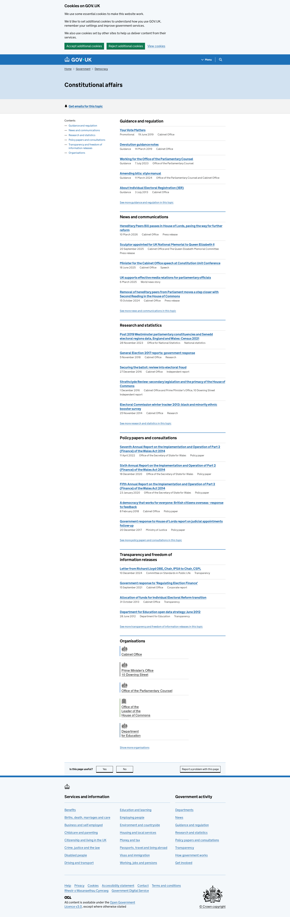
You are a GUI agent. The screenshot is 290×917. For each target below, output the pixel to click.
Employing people (132, 817)
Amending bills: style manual (140, 173)
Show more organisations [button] (134, 747)
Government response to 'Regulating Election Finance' (159, 583)
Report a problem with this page (200, 769)
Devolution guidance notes (139, 144)
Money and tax (130, 840)
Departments (184, 810)
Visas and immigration (135, 855)
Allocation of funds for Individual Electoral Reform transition (163, 597)
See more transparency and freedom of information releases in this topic (161, 626)
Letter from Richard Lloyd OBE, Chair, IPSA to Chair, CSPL (160, 569)
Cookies (93, 885)
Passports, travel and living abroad (143, 848)
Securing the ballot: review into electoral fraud (153, 367)
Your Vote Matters (133, 130)
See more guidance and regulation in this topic (147, 202)
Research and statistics (82, 135)
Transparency (184, 848)
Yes (108, 769)
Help (67, 885)
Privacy (79, 885)
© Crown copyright (212, 906)
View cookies (156, 46)
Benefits (70, 810)
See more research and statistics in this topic (145, 423)
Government (83, 68)
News (179, 817)
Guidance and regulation (83, 125)
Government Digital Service (130, 891)
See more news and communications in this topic (148, 310)
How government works (191, 855)
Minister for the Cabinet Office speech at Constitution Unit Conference (170, 263)
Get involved (183, 863)
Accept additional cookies (84, 46)
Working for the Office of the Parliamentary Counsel (156, 159)
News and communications (84, 130)
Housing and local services (138, 832)
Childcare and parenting (81, 832)
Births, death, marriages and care (87, 817)
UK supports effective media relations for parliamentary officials (165, 277)
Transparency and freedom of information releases (85, 146)
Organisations (77, 152)
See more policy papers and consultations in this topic (151, 540)
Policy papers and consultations (87, 139)
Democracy (101, 68)
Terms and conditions (166, 885)
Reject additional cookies (126, 46)
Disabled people (75, 855)
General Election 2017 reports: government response (157, 353)
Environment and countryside (140, 825)
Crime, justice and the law (82, 848)
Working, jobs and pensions (138, 863)
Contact (143, 885)
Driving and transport (79, 863)
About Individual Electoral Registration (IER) (152, 188)
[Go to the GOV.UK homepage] (78, 60)
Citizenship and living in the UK (85, 840)
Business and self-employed (83, 825)
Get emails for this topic (86, 106)
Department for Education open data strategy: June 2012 (160, 612)
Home (67, 68)
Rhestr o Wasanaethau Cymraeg (86, 891)
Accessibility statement (118, 885)
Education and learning (135, 810)
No (128, 769)
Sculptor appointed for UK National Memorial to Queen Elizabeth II (167, 244)
